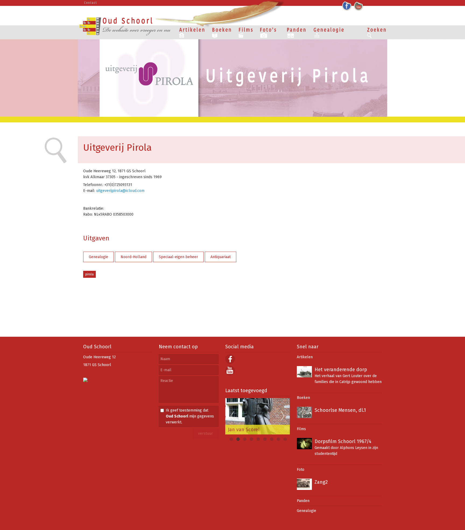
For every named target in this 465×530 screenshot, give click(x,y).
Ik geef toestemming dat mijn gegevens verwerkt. (190, 416)
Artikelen (305, 357)
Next (283, 416)
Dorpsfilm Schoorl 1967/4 (343, 441)
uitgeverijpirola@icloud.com (120, 190)
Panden (303, 501)
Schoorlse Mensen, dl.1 (340, 410)
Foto (300, 469)
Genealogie (98, 257)
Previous (232, 416)
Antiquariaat (220, 257)
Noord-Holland (133, 257)
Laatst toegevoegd (246, 391)
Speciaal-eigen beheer (178, 257)
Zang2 (321, 482)
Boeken (303, 397)
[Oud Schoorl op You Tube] (230, 374)
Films (301, 429)
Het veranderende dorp (341, 370)
